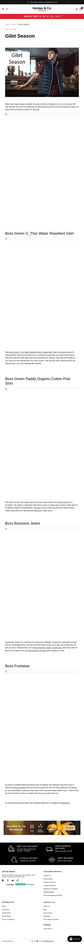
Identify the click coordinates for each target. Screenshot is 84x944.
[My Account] (77, 9)
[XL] (52, 16)
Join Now (69, 828)
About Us (46, 906)
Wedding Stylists (49, 892)
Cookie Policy (6, 913)
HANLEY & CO (49, 902)
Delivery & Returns (50, 882)
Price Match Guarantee (51, 919)
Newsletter (47, 916)
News (14, 24)
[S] (40, 16)
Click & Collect (48, 879)
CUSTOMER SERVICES (53, 871)
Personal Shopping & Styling (53, 895)
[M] (44, 16)
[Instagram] (9, 880)
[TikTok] (19, 880)
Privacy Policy (6, 916)
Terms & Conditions (8, 919)
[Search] (7, 9)
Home (7, 24)
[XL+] (57, 16)
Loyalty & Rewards (50, 885)
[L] (48, 16)
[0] (80, 9)
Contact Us (47, 875)
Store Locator (48, 913)
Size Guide (5, 909)
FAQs (4, 906)
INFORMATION (8, 902)
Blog (45, 909)
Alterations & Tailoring (51, 889)
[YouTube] (14, 880)
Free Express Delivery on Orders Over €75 (43, 2)
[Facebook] (4, 880)
